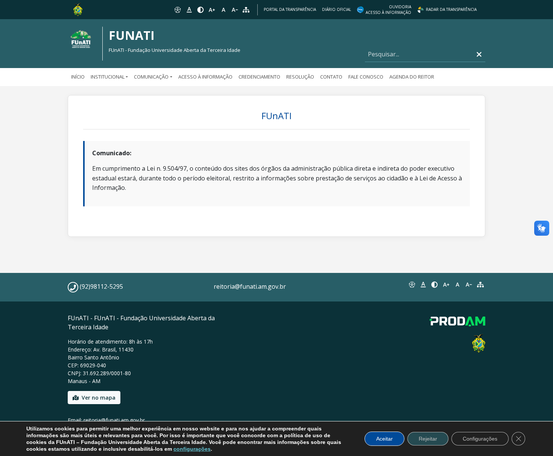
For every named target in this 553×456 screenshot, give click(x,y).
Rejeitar (428, 439)
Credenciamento (259, 76)
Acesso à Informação (205, 76)
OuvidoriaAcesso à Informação (388, 9)
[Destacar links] (189, 9)
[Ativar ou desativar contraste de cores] (200, 9)
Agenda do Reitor (411, 76)
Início (78, 76)
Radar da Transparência (451, 9)
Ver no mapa (98, 397)
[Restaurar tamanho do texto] (223, 9)
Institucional (108, 76)
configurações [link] (192, 449)
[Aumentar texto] (212, 9)
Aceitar (384, 439)
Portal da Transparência (290, 9)
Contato (331, 76)
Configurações (480, 439)
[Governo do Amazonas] (77, 9)
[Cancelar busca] (479, 54)
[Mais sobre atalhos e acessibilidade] (411, 284)
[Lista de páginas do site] (480, 284)
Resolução (300, 76)
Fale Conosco (365, 76)
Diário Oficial (336, 9)
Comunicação (151, 76)
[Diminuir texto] (235, 9)
